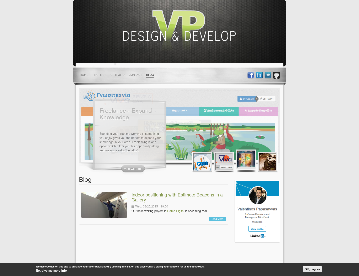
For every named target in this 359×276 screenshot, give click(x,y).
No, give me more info (51, 270)
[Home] (179, 33)
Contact (135, 74)
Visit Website (133, 171)
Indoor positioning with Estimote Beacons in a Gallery (177, 197)
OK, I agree (312, 269)
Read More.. (218, 219)
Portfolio (117, 74)
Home (84, 74)
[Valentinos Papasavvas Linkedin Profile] (257, 211)
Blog (150, 74)
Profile (98, 74)
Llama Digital (175, 211)
